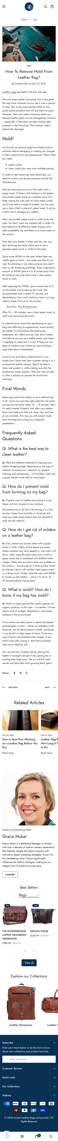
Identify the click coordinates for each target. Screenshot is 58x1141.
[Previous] (25, 951)
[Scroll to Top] (52, 1124)
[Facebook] (14, 673)
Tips (35, 19)
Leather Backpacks (20, 1025)
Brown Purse (39, 931)
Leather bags (9, 92)
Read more (8, 753)
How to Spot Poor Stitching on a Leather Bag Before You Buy (20, 743)
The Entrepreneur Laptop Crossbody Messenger (14, 934)
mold (29, 147)
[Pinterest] (20, 673)
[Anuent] (29, 6)
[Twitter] (27, 673)
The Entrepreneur (27, 306)
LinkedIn (10, 874)
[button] (52, 6)
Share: (5, 673)
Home (24, 19)
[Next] (33, 951)
